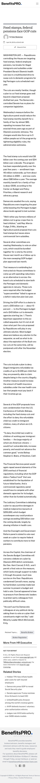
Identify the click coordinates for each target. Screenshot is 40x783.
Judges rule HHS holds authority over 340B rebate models (19, 714)
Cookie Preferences (25, 778)
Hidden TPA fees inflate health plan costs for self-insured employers (19, 680)
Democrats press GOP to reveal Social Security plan (19, 687)
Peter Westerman (17, 37)
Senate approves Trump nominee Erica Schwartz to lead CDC (20, 694)
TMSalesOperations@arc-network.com (17, 662)
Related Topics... (11, 632)
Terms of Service (34, 775)
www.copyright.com (27, 657)
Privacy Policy (13, 778)
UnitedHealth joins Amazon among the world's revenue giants (19, 701)
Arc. (13, 775)
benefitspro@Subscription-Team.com (23, 762)
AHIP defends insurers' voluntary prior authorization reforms (20, 707)
